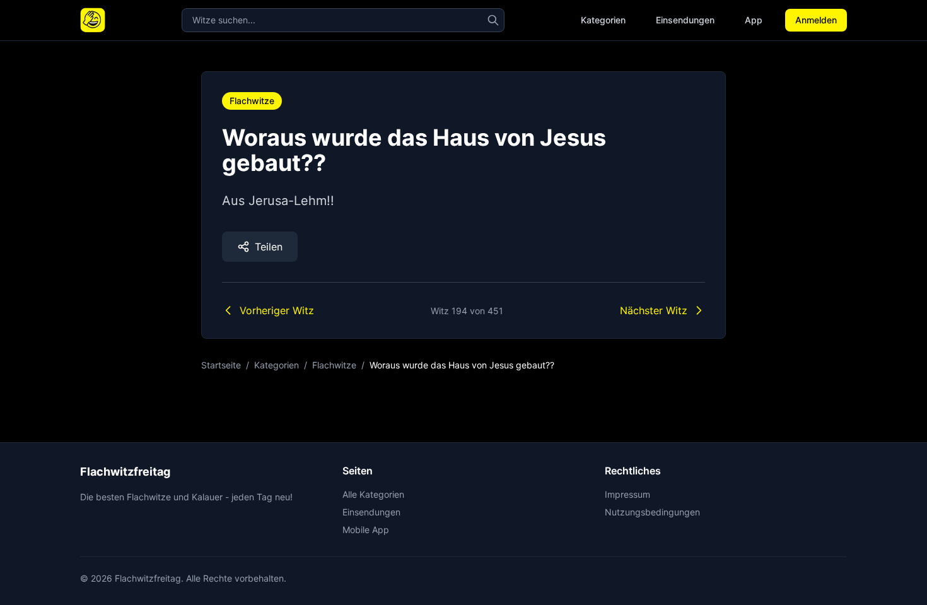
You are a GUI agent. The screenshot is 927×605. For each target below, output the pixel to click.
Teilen (269, 246)
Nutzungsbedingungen (652, 512)
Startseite (221, 365)
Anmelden (816, 20)
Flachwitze (252, 100)
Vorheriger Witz (277, 310)
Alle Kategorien (373, 494)
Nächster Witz (653, 310)
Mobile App (365, 529)
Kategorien (603, 20)
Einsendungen (685, 20)
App (753, 20)
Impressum (627, 494)
